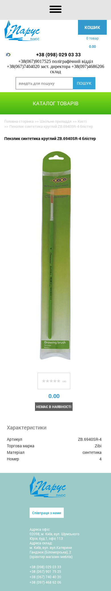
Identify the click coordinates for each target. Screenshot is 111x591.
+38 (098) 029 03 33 (58, 54)
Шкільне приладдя (55, 121)
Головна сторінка (19, 121)
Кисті (82, 121)
